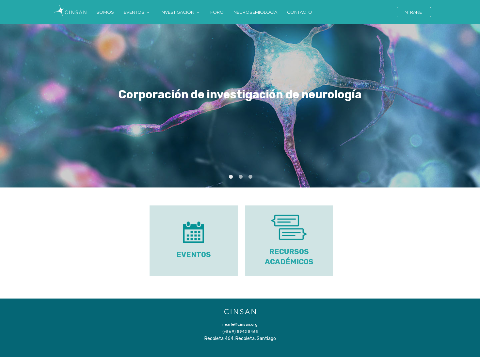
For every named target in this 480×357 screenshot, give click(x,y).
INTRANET (414, 12)
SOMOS (105, 12)
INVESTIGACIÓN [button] (178, 12)
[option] (240, 105)
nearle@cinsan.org (240, 324)
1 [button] (230, 176)
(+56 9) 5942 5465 (240, 331)
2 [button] (240, 176)
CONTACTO (299, 12)
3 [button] (250, 176)
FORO (217, 12)
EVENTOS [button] (134, 12)
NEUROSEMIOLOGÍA (255, 12)
